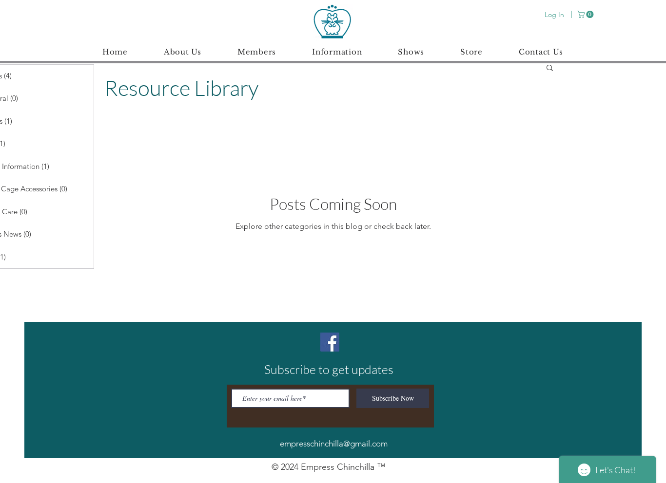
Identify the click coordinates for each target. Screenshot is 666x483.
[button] (586, 14)
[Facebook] (329, 342)
